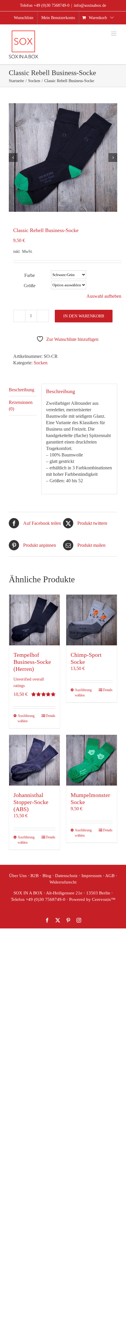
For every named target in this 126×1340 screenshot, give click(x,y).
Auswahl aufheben (103, 296)
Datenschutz (66, 875)
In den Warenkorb (83, 316)
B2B (34, 875)
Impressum (91, 875)
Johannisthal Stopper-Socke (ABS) (30, 802)
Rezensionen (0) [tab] (21, 405)
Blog (46, 875)
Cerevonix (101, 899)
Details (50, 716)
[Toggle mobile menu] (114, 34)
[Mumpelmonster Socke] (91, 760)
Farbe (29, 275)
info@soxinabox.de (90, 5)
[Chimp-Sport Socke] (91, 620)
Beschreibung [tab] (21, 389)
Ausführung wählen (26, 718)
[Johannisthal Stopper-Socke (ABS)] (34, 760)
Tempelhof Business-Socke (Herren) (32, 662)
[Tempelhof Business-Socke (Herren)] (34, 620)
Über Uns (18, 875)
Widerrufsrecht (63, 882)
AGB (110, 875)
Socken (40, 362)
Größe (29, 285)
